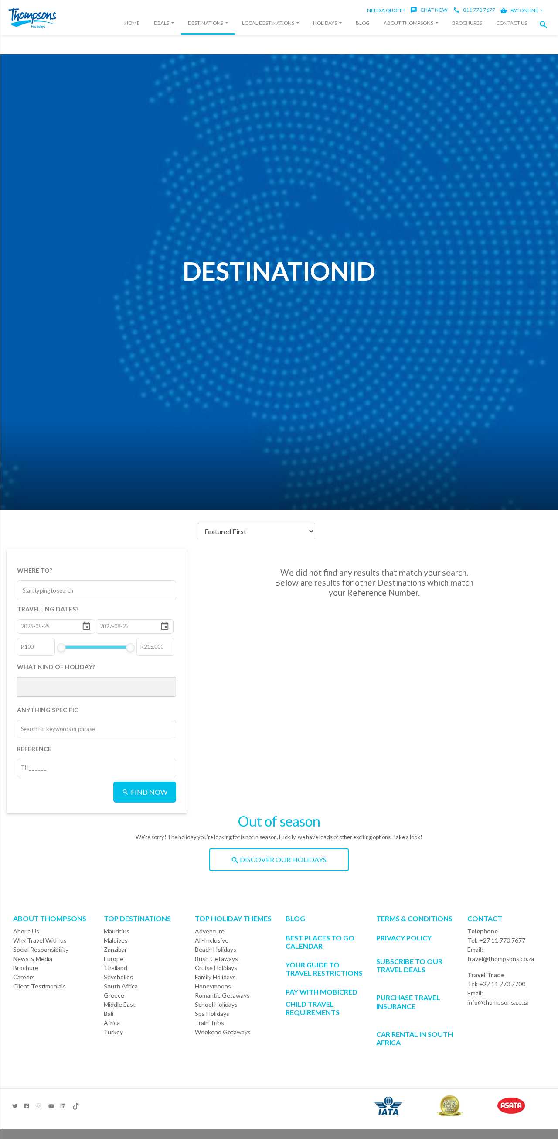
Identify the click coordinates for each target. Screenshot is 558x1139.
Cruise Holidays (216, 967)
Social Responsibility (40, 949)
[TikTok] (75, 1104)
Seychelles (118, 977)
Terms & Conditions (414, 918)
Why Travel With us (40, 940)
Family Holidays (215, 977)
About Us (26, 931)
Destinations (206, 23)
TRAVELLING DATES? (47, 609)
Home (132, 23)
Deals (162, 23)
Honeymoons (213, 986)
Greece (114, 995)
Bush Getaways (216, 958)
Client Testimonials (39, 986)
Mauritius (116, 931)
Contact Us (511, 23)
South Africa (121, 986)
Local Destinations (268, 23)
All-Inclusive (211, 940)
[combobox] (55, 590)
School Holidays (216, 1004)
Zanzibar (115, 949)
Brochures (467, 23)
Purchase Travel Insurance (408, 1001)
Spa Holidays (212, 1013)
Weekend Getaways (223, 1032)
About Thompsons (409, 23)
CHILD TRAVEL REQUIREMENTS (313, 1008)
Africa (112, 1022)
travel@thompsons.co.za (500, 958)
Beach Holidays (215, 949)
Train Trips (209, 1022)
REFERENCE (34, 748)
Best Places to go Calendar (320, 941)
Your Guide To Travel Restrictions (324, 969)
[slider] (61, 647)
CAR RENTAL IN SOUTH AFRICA (414, 1038)
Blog (363, 23)
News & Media (32, 958)
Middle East (120, 1004)
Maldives (116, 940)
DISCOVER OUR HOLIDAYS (282, 859)
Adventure (210, 931)
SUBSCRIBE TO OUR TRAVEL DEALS (409, 965)
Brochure (25, 967)
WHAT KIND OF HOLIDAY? (56, 666)
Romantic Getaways (222, 995)
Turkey (113, 1032)
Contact (484, 918)
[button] (546, 24)
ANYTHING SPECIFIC (47, 710)
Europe (113, 958)
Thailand (115, 967)
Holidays (325, 23)
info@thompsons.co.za (498, 1002)
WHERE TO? (34, 570)
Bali (108, 1013)
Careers (24, 977)
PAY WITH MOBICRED (321, 992)
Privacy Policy (404, 937)
